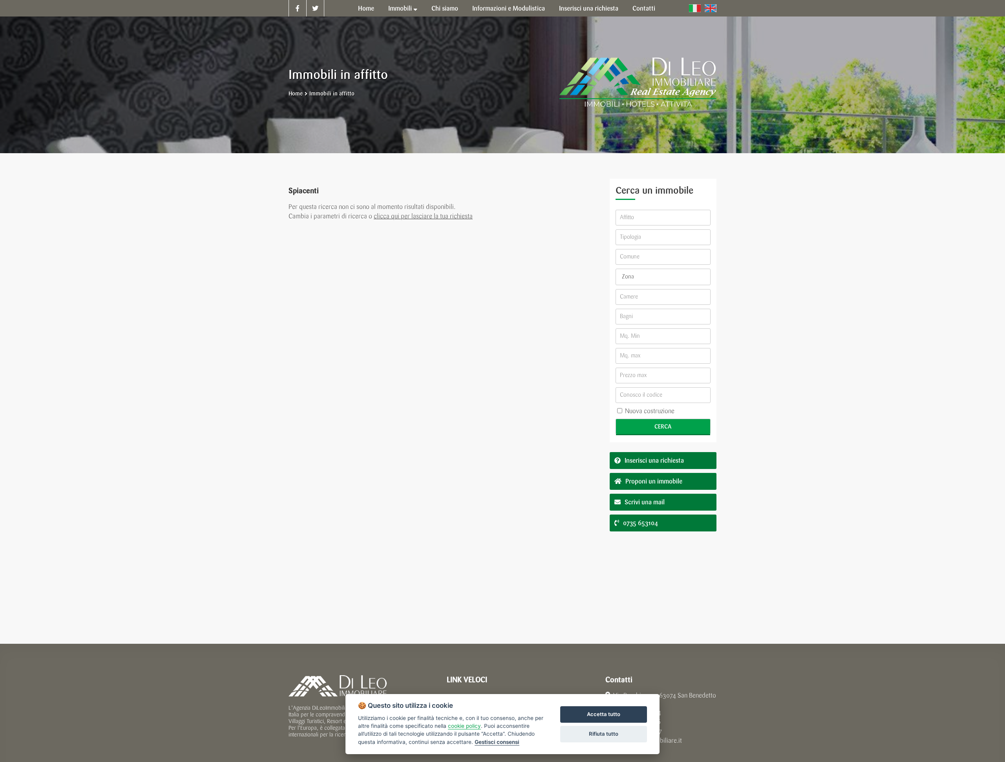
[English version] (710, 8)
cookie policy (464, 726)
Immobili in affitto (331, 93)
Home (296, 93)
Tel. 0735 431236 (638, 721)
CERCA (662, 426)
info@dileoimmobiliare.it (648, 740)
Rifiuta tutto (603, 734)
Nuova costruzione (648, 411)
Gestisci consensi (497, 742)
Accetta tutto (603, 714)
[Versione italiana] (695, 8)
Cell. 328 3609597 (637, 731)
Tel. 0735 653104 (638, 712)
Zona (628, 276)
